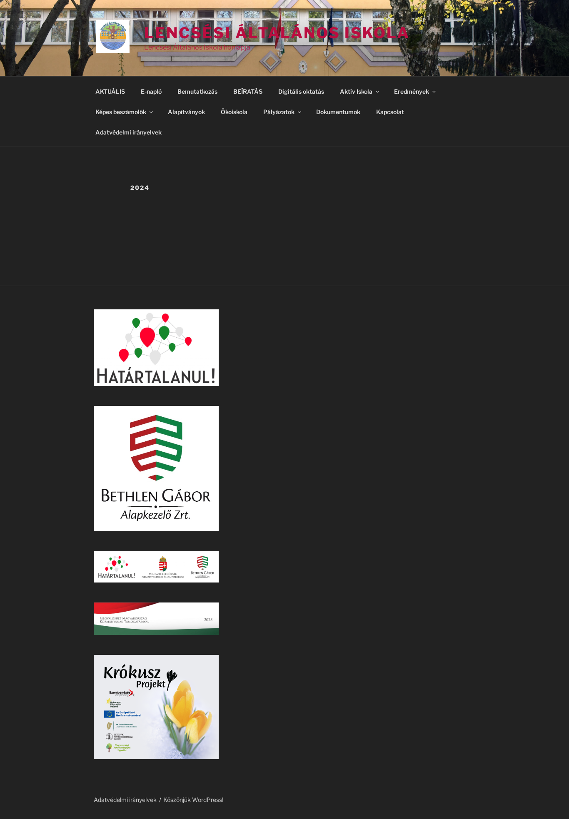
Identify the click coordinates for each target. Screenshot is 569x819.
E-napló (151, 91)
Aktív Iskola (356, 91)
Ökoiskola (234, 111)
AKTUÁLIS (110, 91)
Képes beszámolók (120, 111)
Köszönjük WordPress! (193, 799)
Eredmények (411, 91)
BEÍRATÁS (247, 91)
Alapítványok (186, 111)
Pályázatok (278, 111)
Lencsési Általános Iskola (277, 33)
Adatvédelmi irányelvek (128, 132)
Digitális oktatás (301, 91)
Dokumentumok (338, 111)
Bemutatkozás (197, 91)
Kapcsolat (390, 111)
